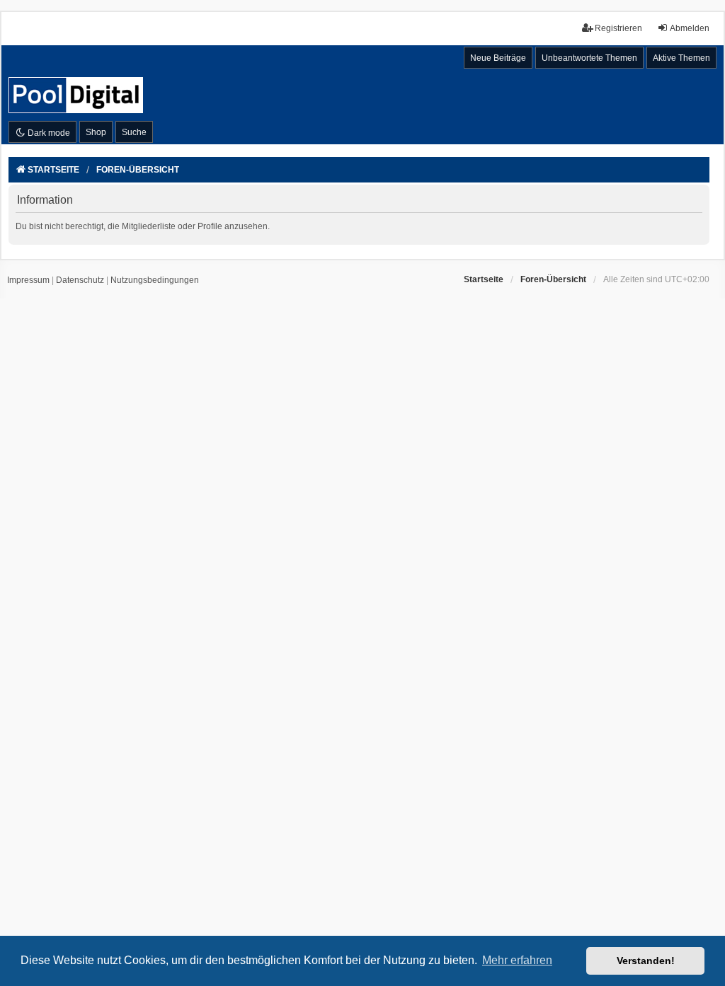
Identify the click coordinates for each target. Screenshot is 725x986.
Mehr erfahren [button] (517, 960)
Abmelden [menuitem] (689, 28)
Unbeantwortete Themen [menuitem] (589, 58)
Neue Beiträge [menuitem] (498, 58)
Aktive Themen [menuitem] (681, 58)
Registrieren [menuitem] (618, 28)
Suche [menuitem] (134, 132)
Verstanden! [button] (646, 960)
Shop (96, 132)
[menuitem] (28, 281)
